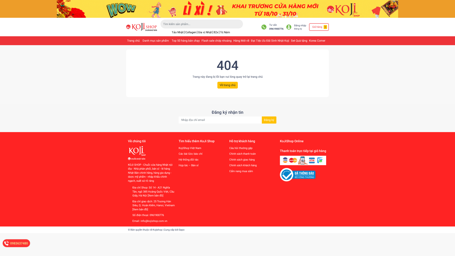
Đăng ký (298, 29)
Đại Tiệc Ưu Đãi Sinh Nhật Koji (270, 40)
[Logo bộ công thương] (297, 174)
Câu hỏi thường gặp (240, 148)
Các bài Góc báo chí (190, 153)
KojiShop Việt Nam (190, 148)
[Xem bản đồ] (155, 195)
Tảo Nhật (177, 32)
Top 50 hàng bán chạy (186, 40)
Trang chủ (133, 40)
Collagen (190, 32)
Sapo (181, 229)
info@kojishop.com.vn (154, 221)
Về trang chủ (227, 85)
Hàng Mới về (241, 40)
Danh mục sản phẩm (156, 40)
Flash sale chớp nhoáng (217, 40)
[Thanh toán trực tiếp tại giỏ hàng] (303, 160)
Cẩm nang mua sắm (241, 171)
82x (216, 32)
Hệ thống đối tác (189, 159)
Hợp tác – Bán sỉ (189, 165)
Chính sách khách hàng (243, 165)
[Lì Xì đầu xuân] (227, 8)
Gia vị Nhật (205, 32)
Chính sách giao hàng (242, 159)
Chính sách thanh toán (242, 153)
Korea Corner (317, 40)
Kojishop (157, 229)
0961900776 (276, 28)
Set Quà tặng (299, 40)
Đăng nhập (300, 25)
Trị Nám (225, 32)
